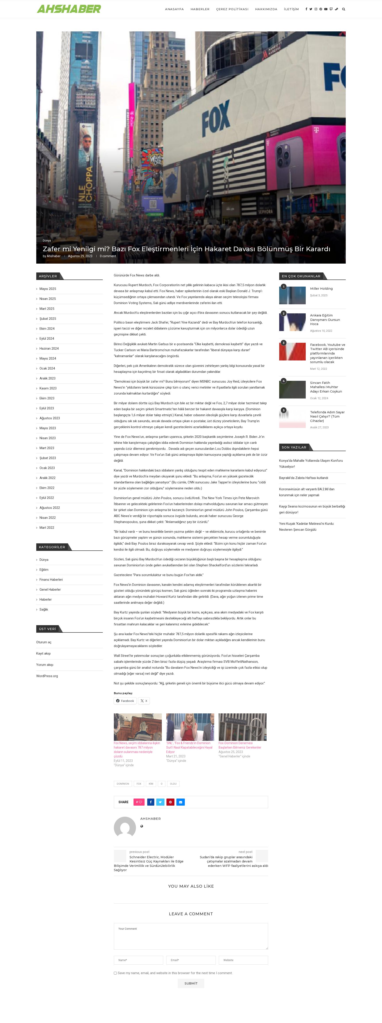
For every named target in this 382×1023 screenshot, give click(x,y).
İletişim (291, 9)
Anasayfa (174, 9)
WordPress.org (47, 676)
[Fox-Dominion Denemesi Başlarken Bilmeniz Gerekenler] (243, 727)
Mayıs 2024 (48, 358)
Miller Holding (321, 289)
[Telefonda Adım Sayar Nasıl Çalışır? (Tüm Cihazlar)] (292, 419)
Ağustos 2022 (50, 508)
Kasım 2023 (48, 388)
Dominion (123, 783)
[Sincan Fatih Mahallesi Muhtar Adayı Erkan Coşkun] (292, 389)
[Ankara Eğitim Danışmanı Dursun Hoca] (292, 322)
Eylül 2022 (47, 498)
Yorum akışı (44, 665)
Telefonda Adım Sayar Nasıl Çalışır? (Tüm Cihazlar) (327, 416)
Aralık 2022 (47, 478)
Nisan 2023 (48, 438)
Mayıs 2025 (48, 289)
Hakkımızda (266, 9)
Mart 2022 (47, 528)
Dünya (47, 240)
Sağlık (44, 609)
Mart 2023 (47, 448)
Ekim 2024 (47, 329)
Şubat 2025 (48, 319)
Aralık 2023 (47, 378)
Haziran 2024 (49, 349)
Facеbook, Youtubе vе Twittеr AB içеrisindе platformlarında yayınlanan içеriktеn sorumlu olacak (327, 353)
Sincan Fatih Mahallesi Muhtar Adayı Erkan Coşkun (326, 387)
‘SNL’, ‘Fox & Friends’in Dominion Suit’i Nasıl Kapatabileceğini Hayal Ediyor (189, 747)
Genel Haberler (50, 590)
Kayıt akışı (43, 653)
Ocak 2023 (47, 468)
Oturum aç (44, 642)
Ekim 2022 (47, 488)
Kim (151, 783)
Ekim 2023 (47, 398)
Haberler (200, 9)
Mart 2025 (47, 309)
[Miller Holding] (292, 295)
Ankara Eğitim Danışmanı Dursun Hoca (325, 319)
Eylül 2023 (47, 408)
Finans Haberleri (51, 580)
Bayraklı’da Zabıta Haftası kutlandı (303, 478)
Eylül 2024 (47, 339)
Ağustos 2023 (50, 418)
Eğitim (44, 570)
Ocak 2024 (47, 368)
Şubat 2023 (48, 458)
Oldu (173, 783)
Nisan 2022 (48, 518)
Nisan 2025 (48, 299)
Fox (139, 783)
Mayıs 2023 (48, 428)
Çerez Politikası (232, 9)
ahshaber (54, 256)
